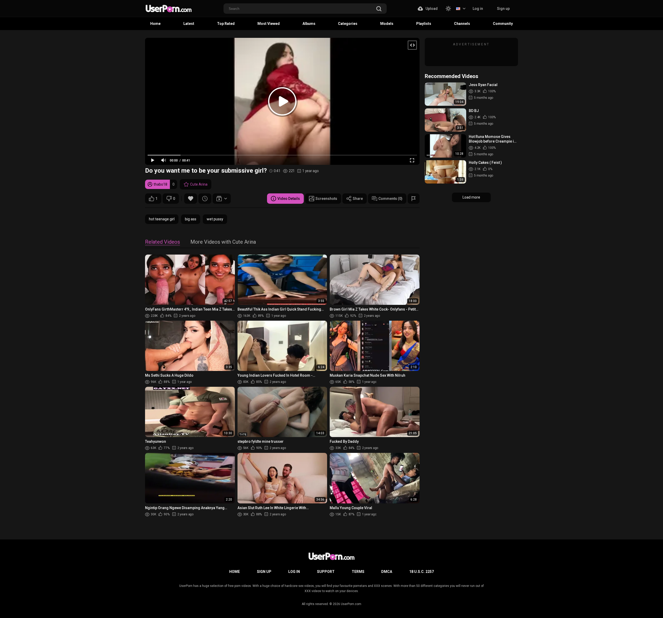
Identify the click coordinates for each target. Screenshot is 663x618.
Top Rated (226, 24)
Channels (462, 24)
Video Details (288, 198)
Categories (347, 24)
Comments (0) (390, 198)
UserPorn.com (351, 604)
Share (358, 198)
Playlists (423, 24)
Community (503, 24)
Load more (471, 197)
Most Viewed (268, 24)
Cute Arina (198, 184)
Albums (308, 24)
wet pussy (215, 219)
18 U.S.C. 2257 (421, 572)
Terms (358, 572)
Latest (188, 24)
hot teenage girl (162, 219)
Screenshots (326, 198)
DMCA (386, 572)
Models (386, 24)
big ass (190, 219)
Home (155, 24)
